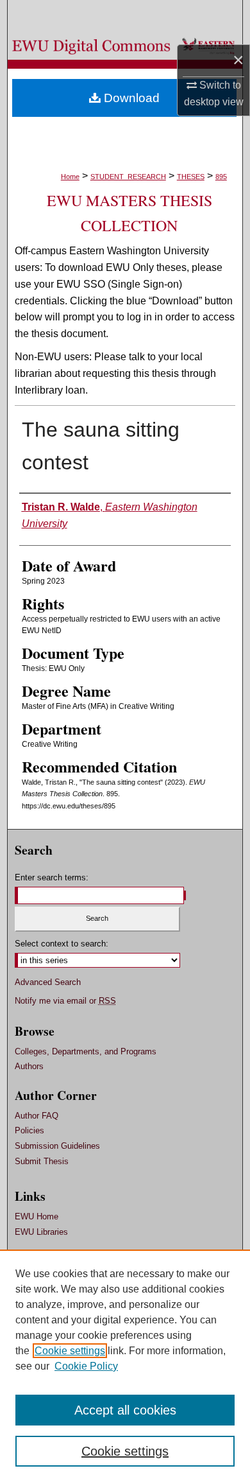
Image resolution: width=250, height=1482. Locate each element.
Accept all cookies (125, 1410)
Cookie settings (70, 1350)
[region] (125, 1366)
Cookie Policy (86, 1366)
